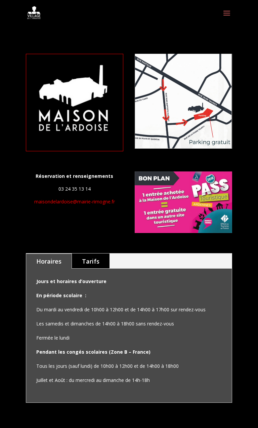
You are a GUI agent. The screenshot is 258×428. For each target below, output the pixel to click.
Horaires (48, 261)
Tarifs (90, 261)
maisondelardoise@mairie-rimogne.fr (74, 201)
